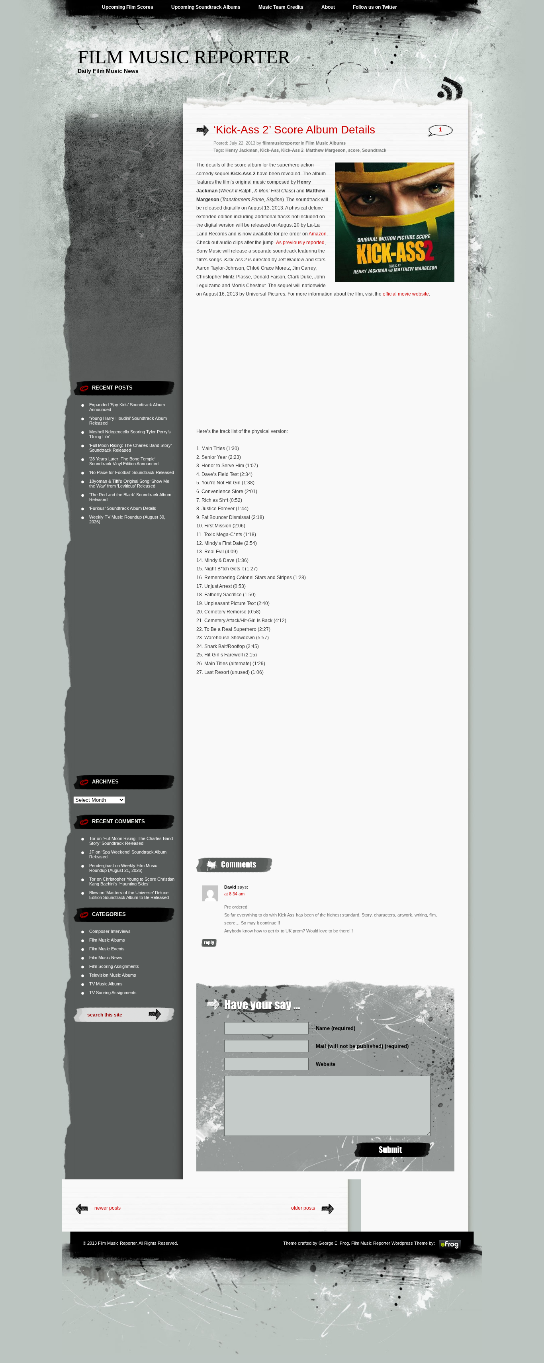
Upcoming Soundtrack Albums (206, 7)
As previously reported (300, 242)
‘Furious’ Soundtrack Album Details (122, 508)
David (230, 887)
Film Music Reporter (184, 56)
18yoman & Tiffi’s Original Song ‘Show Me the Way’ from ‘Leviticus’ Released (129, 483)
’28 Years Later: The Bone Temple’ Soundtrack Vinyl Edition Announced (124, 461)
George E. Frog (334, 1243)
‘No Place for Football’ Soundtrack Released (131, 472)
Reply (209, 943)
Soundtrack (374, 150)
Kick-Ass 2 (292, 150)
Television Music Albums (112, 975)
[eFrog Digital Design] (450, 1248)
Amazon (318, 234)
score (354, 150)
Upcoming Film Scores (127, 7)
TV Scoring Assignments (113, 992)
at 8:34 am (234, 893)
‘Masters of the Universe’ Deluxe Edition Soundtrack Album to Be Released (129, 895)
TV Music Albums (106, 983)
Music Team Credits (280, 7)
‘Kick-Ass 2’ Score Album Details (294, 129)
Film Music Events (107, 948)
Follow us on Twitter (375, 7)
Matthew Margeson (326, 150)
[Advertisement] (128, 256)
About (328, 7)
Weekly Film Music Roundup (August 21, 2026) (123, 868)
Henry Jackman (241, 150)
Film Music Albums (107, 940)
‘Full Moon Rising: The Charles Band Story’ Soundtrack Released (130, 447)
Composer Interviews (110, 931)
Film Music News (105, 957)
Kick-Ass (269, 150)
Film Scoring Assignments (114, 966)
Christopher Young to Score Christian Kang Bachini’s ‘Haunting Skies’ (131, 881)
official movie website (406, 294)
